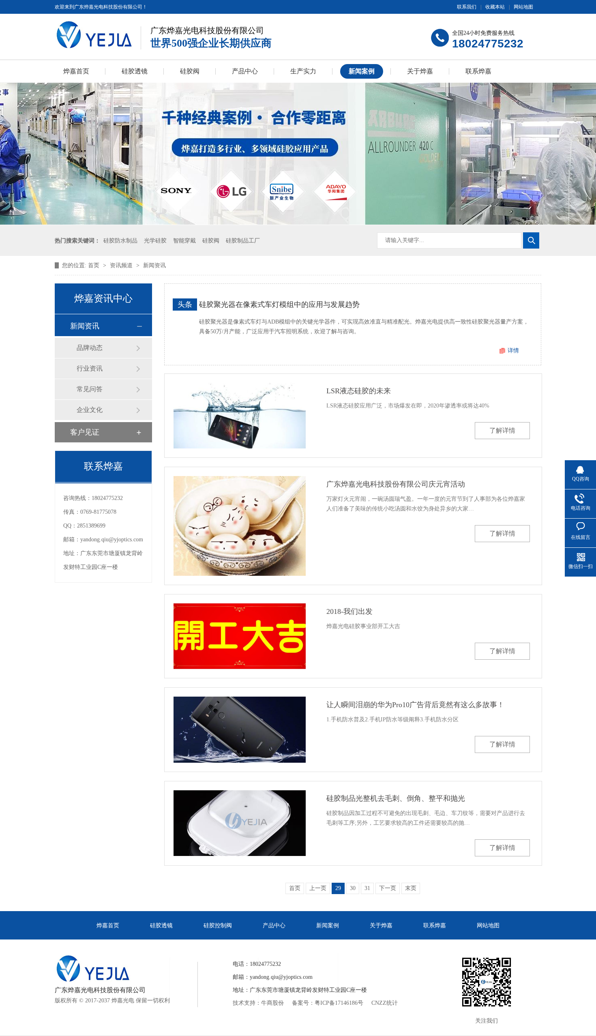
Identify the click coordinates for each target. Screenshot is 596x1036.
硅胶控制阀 (218, 925)
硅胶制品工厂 (243, 241)
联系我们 (466, 7)
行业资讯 (90, 368)
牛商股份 (272, 1003)
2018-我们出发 (349, 611)
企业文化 (90, 409)
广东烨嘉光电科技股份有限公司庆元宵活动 (395, 484)
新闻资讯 (154, 265)
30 (353, 888)
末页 (410, 888)
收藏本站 (495, 7)
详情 (513, 350)
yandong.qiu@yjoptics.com (111, 539)
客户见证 (84, 432)
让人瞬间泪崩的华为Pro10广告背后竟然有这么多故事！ (415, 705)
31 (367, 888)
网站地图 (523, 7)
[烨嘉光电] (94, 34)
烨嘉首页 (76, 71)
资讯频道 (122, 265)
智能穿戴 (184, 241)
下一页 (387, 888)
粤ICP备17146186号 (339, 1003)
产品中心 (245, 71)
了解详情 (502, 430)
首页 (94, 265)
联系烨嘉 (478, 71)
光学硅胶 (155, 241)
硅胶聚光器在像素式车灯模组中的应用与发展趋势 (279, 304)
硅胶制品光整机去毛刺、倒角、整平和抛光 (395, 798)
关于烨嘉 (420, 71)
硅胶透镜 (135, 71)
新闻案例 (362, 71)
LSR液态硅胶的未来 (358, 391)
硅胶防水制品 (120, 241)
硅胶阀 (189, 71)
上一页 (317, 888)
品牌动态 (90, 347)
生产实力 (303, 71)
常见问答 (90, 389)
